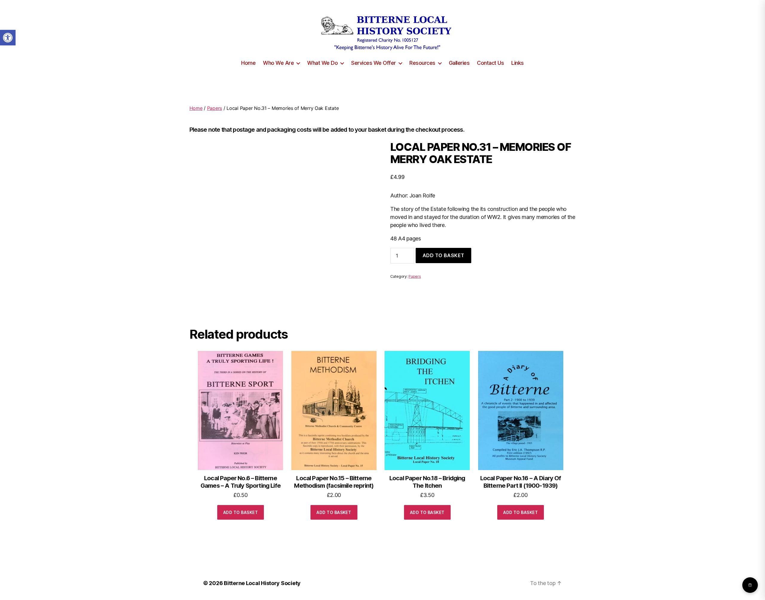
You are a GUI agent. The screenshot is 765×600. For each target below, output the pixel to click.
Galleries (459, 63)
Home (248, 63)
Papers (214, 108)
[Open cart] (750, 585)
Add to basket (443, 255)
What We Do (322, 63)
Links (517, 63)
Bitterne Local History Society (262, 583)
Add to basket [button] (240, 512)
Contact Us (490, 63)
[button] (8, 37)
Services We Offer (373, 63)
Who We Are (278, 63)
